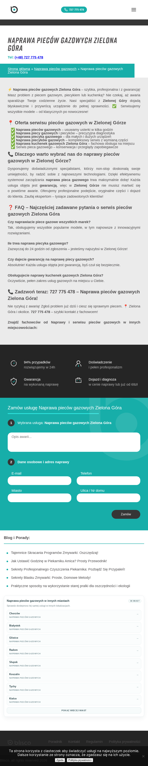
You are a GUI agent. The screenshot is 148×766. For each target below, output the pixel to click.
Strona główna (19, 69)
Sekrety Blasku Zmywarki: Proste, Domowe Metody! (51, 578)
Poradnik (55, 742)
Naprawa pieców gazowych (55, 69)
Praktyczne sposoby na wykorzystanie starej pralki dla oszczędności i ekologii (70, 586)
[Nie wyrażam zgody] (143, 756)
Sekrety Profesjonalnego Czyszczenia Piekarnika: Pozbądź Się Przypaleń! (68, 569)
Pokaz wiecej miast (74, 710)
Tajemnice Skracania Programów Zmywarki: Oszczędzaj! (54, 553)
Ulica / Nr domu (92, 490)
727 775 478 (76, 9)
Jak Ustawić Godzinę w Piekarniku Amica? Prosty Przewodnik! (59, 561)
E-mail (16, 473)
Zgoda (59, 760)
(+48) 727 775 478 (29, 57)
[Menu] (133, 9)
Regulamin (94, 742)
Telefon (86, 473)
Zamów (126, 514)
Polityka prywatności (124, 742)
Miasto (17, 490)
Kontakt (74, 742)
